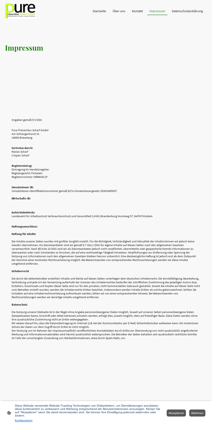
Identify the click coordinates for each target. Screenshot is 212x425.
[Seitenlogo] (20, 11)
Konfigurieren (24, 420)
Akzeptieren (176, 413)
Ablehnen (197, 413)
